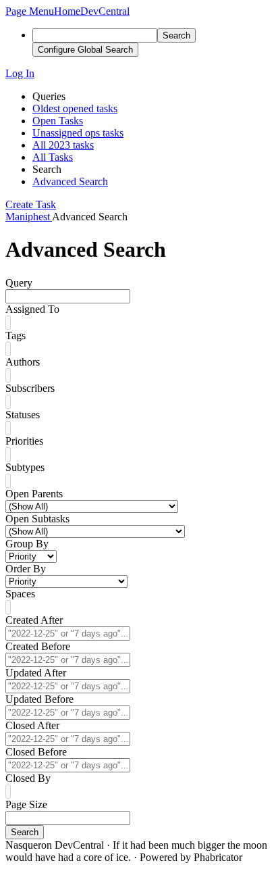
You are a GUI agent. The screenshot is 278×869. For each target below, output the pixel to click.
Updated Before (39, 699)
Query (18, 283)
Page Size (26, 804)
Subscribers (30, 388)
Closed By (28, 778)
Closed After (32, 725)
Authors (22, 362)
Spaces (20, 593)
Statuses (22, 414)
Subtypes (25, 467)
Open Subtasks (37, 518)
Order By (25, 568)
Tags (15, 335)
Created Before (37, 646)
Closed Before (36, 752)
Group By (27, 543)
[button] (29, 11)
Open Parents (34, 493)
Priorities (24, 441)
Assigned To (32, 309)
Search (24, 832)
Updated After (35, 672)
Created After (34, 620)
